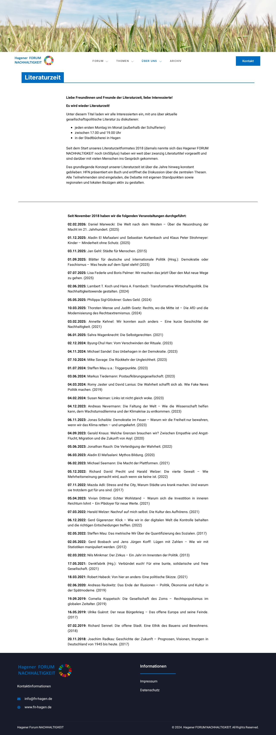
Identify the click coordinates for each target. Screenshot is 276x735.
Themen (122, 61)
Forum (98, 61)
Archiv (176, 61)
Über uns (149, 61)
